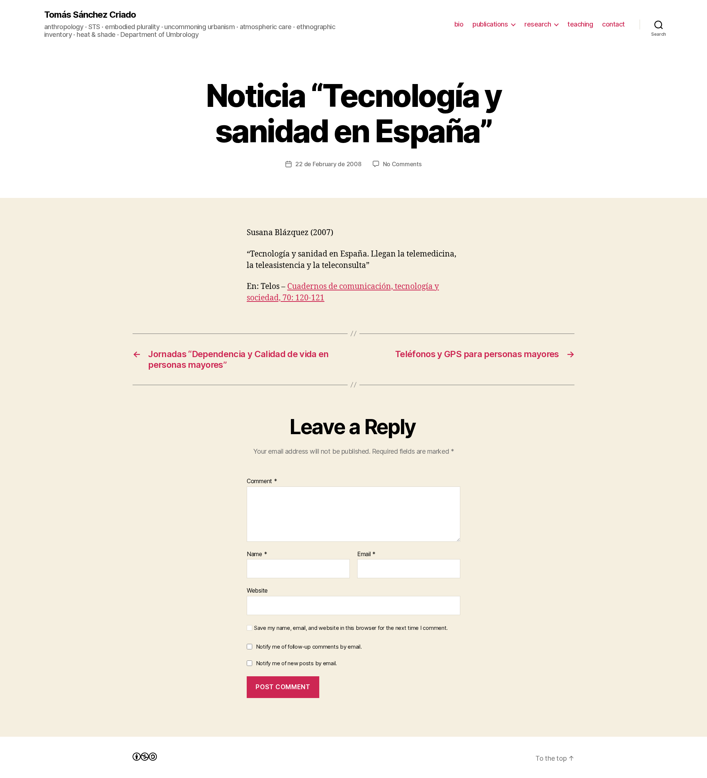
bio (459, 24)
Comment (262, 481)
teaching (580, 24)
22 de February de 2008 (328, 164)
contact (613, 24)
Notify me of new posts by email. (296, 663)
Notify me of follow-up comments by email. (309, 646)
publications (490, 24)
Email (366, 554)
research (537, 24)
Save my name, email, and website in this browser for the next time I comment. (351, 628)
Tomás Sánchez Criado (90, 14)
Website (257, 590)
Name (257, 554)
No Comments (402, 164)
